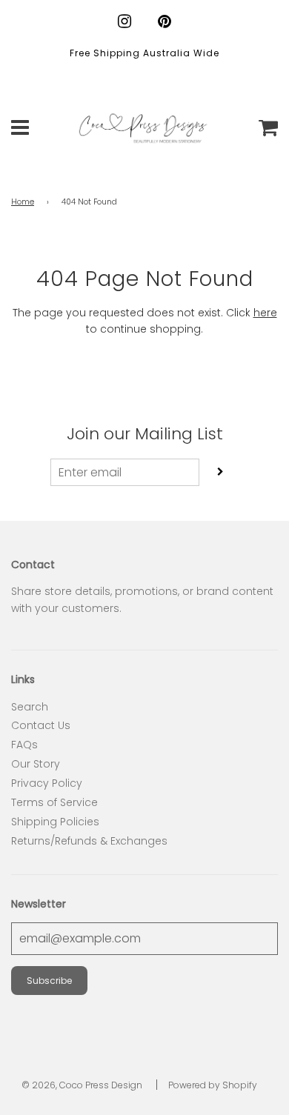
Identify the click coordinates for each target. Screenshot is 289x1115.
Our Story (35, 763)
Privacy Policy (46, 783)
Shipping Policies (55, 821)
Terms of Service (54, 802)
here (265, 312)
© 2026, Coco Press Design (81, 1085)
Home (22, 201)
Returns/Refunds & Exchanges (89, 840)
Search (29, 706)
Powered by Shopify (212, 1085)
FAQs (24, 744)
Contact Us (40, 725)
